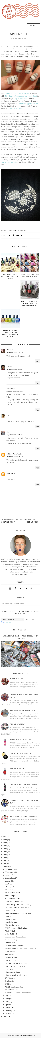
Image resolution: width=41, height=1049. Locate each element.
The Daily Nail (15, 1035)
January (8, 1013)
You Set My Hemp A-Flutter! (21, 753)
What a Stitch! (10, 952)
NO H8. (8, 984)
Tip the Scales (10, 919)
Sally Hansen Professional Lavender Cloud (21, 96)
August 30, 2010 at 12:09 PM (15, 391)
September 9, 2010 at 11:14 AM (15, 476)
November (9, 872)
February (8, 1010)
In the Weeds (10, 943)
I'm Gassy (9, 884)
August (7, 881)
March (7, 1007)
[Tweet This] (9, 235)
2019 (5, 840)
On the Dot (9, 954)
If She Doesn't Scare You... (15, 946)
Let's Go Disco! (11, 934)
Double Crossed (11, 957)
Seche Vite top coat (14, 109)
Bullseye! (8, 916)
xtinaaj (9, 367)
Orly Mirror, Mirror (21, 99)
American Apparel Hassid (28, 104)
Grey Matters (10, 890)
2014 (5, 855)
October (8, 875)
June (7, 999)
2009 (5, 1016)
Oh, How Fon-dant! (12, 893)
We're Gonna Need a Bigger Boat (18, 993)
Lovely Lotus (10, 910)
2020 (5, 837)
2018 (5, 843)
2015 (5, 852)
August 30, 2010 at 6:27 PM (14, 435)
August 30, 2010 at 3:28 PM (15, 418)
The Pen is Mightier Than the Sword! (25, 785)
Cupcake (10, 350)
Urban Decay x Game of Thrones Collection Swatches (20, 637)
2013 (5, 857)
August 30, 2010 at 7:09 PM (15, 456)
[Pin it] (21, 235)
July (6, 996)
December (9, 869)
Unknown (11, 473)
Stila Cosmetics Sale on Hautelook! (18, 913)
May (7, 1002)
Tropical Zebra (11, 969)
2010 (5, 866)
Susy (8, 432)
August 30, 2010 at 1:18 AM (14, 369)
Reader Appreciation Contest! (22, 711)
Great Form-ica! (11, 990)
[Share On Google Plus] (17, 235)
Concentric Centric (12, 899)
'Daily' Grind (10, 931)
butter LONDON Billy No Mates (18, 93)
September (9, 878)
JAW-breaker (10, 978)
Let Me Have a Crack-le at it (16, 966)
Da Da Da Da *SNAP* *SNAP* (16, 963)
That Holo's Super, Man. (14, 987)
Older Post (32, 522)
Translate (9, 622)
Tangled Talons (11, 922)
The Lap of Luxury (17, 724)
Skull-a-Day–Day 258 (8, 162)
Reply (37, 361)
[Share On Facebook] (13, 235)
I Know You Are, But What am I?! (17, 907)
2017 (5, 846)
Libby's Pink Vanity (15, 454)
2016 (5, 849)
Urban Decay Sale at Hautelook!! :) (18, 905)
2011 (4, 863)
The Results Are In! (12, 925)
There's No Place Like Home (16, 975)
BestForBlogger (31, 1035)
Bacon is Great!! (16, 679)
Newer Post (9, 522)
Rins (8, 415)
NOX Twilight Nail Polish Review (17, 928)
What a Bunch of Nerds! (14, 902)
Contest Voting (11, 940)
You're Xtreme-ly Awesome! (21, 740)
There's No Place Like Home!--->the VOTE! (21, 949)
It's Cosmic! (9, 981)
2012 (5, 860)
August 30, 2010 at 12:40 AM (15, 352)
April (7, 1005)
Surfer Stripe (10, 896)
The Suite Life (10, 960)
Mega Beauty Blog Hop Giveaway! (23, 816)
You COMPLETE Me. (17, 769)
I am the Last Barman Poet (15, 937)
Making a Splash (11, 887)
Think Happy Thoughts (13, 972)
